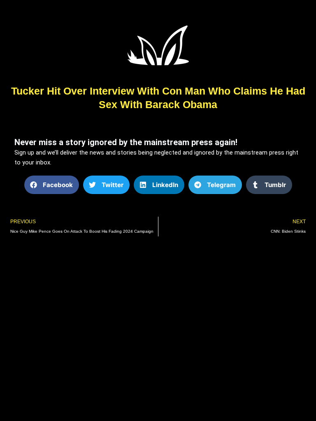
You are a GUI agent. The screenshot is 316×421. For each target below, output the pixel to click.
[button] (51, 185)
